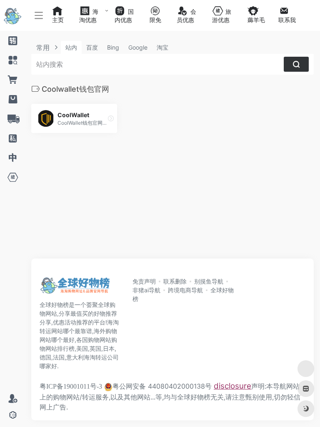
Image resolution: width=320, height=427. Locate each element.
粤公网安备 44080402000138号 (162, 386)
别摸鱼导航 (208, 281)
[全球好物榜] (75, 288)
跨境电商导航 (185, 290)
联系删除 (175, 281)
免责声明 (144, 281)
